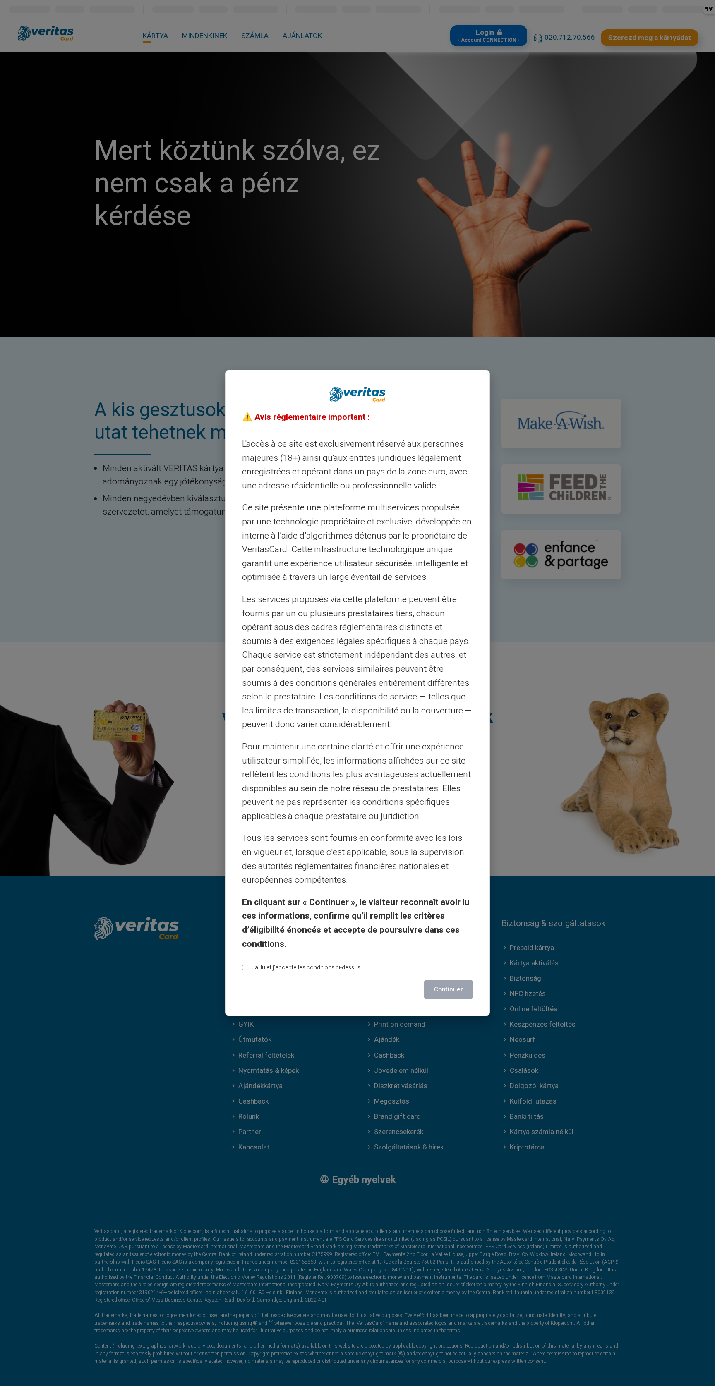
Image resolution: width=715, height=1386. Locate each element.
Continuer (448, 989)
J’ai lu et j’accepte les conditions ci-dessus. (306, 967)
